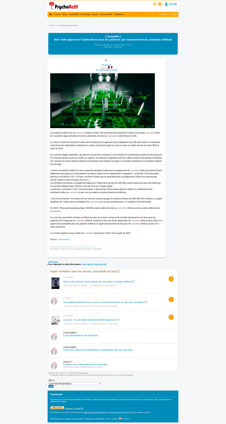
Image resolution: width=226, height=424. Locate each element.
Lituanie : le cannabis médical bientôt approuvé (89, 319)
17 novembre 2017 (97, 324)
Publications (119, 14)
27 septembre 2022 (97, 285)
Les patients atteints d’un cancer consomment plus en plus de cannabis (103, 302)
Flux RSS (125, 419)
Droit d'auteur (55, 412)
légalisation (55, 211)
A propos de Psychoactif (74, 419)
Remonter (53, 262)
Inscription (173, 14)
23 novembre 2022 (97, 306)
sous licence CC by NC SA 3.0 (120, 412)
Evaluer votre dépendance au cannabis (85, 364)
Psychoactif (53, 373)
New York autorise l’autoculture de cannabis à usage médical (97, 281)
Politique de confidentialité (95, 419)
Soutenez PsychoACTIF (73, 409)
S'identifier (163, 14)
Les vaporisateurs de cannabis (80, 335)
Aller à (51, 380)
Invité (172, 4)
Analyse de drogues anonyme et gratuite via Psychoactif (73, 247)
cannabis (80, 133)
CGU (108, 419)
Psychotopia (86, 14)
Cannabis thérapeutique (68, 25)
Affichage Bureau (56, 419)
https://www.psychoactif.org (94, 412)
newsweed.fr (64, 239)
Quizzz (95, 14)
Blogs (65, 14)
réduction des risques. (58, 401)
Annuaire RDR (106, 14)
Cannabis (112, 136)
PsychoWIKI (74, 14)
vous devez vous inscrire (94, 264)
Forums (57, 14)
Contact (114, 419)
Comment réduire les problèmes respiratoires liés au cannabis (98, 350)
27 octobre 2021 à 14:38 (106, 70)
